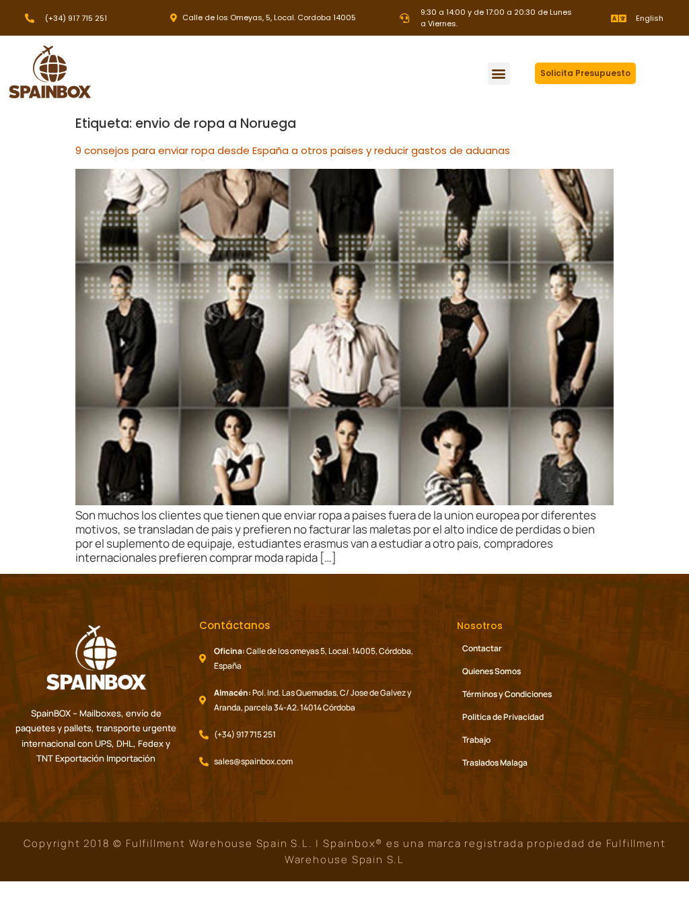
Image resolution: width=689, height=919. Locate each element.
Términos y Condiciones (507, 694)
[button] (499, 74)
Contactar (482, 648)
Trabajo (476, 739)
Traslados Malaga (495, 762)
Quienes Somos (491, 671)
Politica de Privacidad (503, 717)
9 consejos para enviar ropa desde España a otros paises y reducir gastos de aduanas (292, 150)
